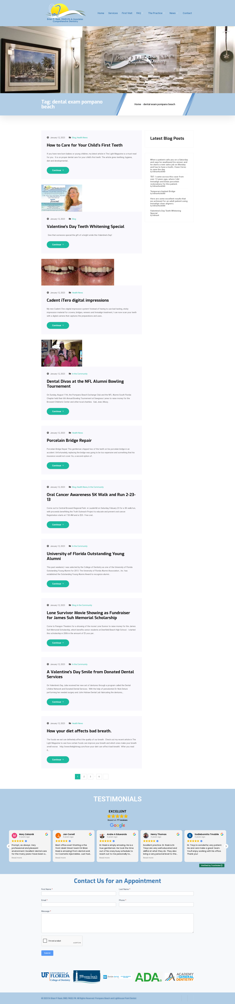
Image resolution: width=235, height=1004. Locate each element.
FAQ (138, 13)
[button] (226, 846)
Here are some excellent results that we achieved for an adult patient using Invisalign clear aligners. (169, 201)
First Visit (127, 13)
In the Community (79, 374)
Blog (74, 138)
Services (113, 13)
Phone (122, 900)
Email (44, 900)
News (173, 13)
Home (101, 13)
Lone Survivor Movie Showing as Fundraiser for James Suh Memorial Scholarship (88, 615)
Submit (47, 953)
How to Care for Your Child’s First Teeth (85, 145)
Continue (57, 170)
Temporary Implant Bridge (162, 191)
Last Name (124, 889)
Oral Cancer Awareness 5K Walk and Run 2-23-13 (91, 497)
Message (46, 911)
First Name (47, 889)
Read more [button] (17, 858)
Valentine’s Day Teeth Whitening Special (85, 226)
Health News (82, 138)
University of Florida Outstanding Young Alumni (85, 556)
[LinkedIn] (191, 998)
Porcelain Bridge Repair (69, 440)
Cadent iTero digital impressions (78, 300)
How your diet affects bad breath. (79, 731)
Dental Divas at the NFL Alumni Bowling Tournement (85, 384)
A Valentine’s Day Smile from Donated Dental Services (90, 674)
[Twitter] (185, 998)
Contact (187, 13)
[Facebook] (179, 998)
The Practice (155, 13)
